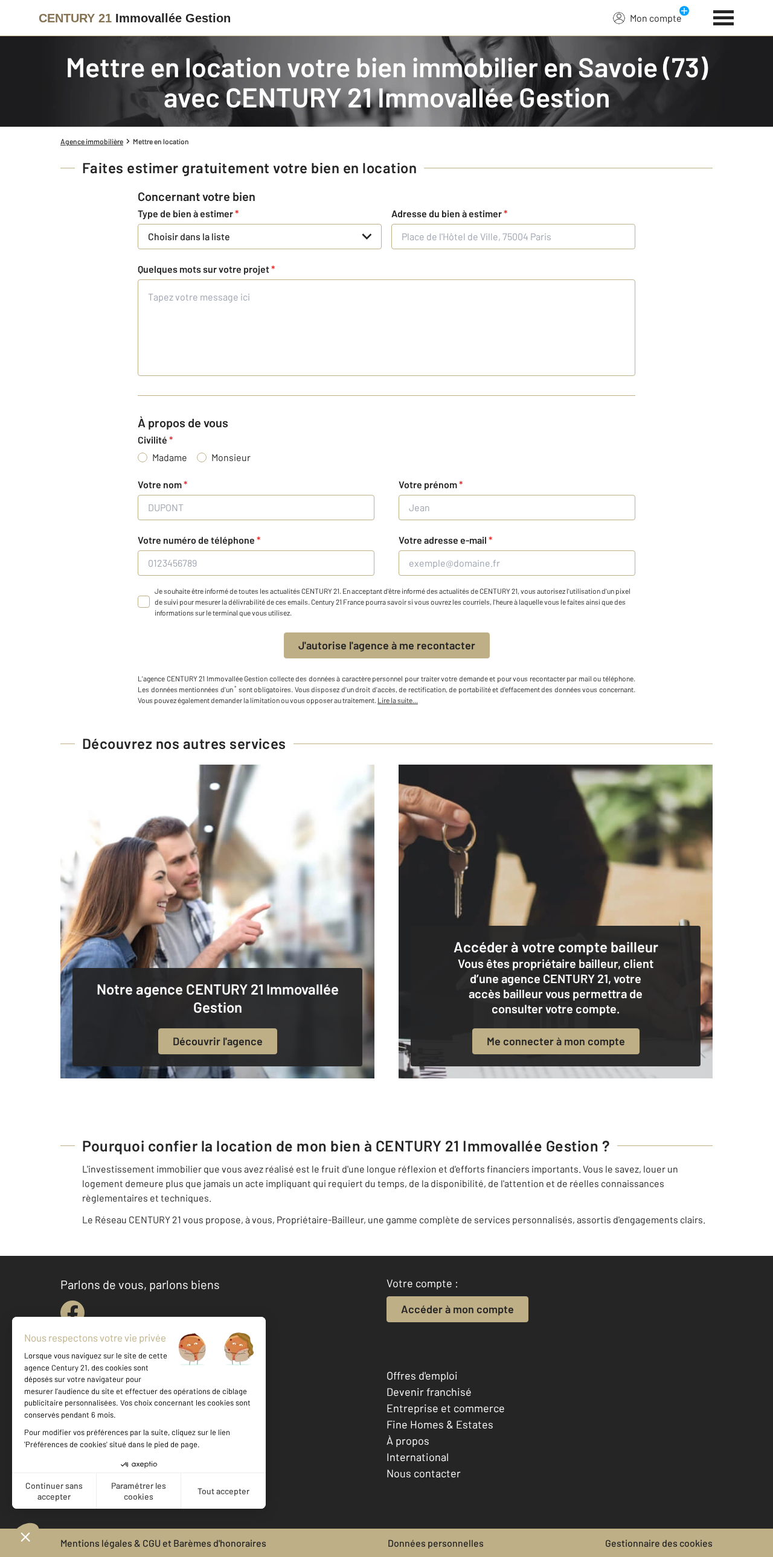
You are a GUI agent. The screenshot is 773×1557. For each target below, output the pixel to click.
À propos (407, 1440)
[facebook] (72, 1313)
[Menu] (723, 16)
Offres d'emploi (422, 1375)
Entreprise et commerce (445, 1408)
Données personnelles (436, 1543)
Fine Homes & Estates (439, 1424)
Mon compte (656, 18)
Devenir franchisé (429, 1391)
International (417, 1456)
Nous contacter (423, 1473)
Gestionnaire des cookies (659, 1543)
